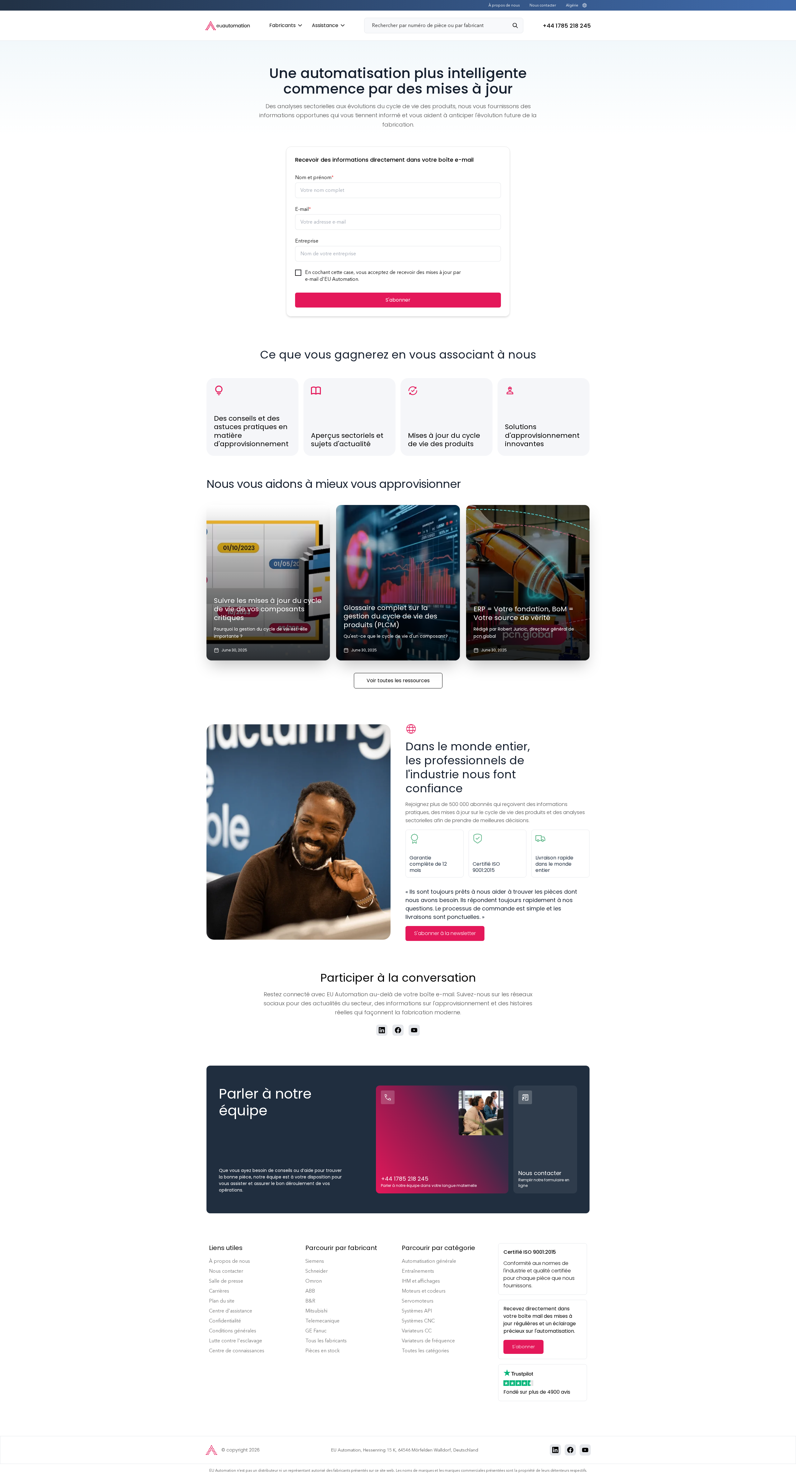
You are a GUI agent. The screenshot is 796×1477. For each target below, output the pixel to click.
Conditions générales (232, 1331)
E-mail (303, 209)
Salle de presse (226, 1281)
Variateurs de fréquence (428, 1341)
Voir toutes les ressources (398, 680)
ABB (310, 1291)
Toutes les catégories (425, 1351)
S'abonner (398, 299)
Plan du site (221, 1301)
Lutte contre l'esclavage (235, 1341)
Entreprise (306, 241)
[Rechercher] (517, 25)
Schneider (316, 1271)
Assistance (325, 25)
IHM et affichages (421, 1281)
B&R (310, 1301)
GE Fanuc (315, 1331)
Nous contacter (543, 5)
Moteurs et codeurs (424, 1291)
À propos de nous (504, 5)
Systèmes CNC (418, 1321)
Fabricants (282, 25)
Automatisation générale (429, 1261)
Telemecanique (322, 1321)
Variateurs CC (417, 1331)
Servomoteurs (417, 1301)
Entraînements (418, 1271)
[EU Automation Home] (227, 25)
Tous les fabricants (326, 1341)
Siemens (314, 1261)
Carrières (219, 1291)
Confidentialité (225, 1321)
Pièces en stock (322, 1351)
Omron (313, 1281)
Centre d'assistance (230, 1311)
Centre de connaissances (236, 1351)
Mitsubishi (316, 1311)
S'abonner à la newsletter (445, 933)
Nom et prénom (314, 177)
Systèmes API (417, 1311)
